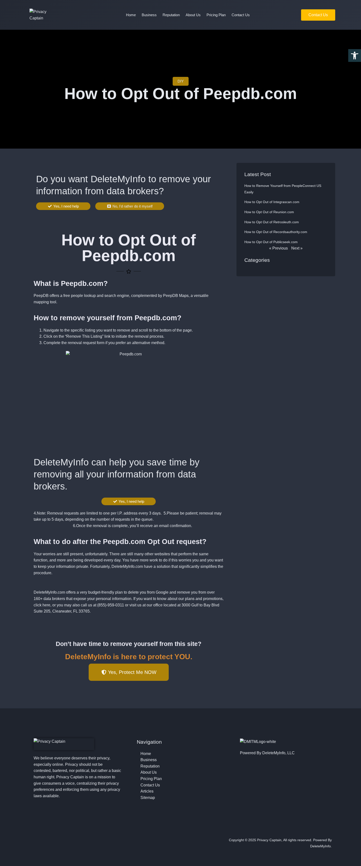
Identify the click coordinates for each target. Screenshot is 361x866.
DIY (181, 81)
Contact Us (241, 15)
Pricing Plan (216, 15)
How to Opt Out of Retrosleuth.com (271, 222)
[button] (354, 55)
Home (131, 15)
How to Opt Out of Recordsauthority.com (275, 232)
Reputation (171, 15)
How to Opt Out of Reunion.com (269, 212)
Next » (297, 248)
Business (149, 15)
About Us (193, 15)
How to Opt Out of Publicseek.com (271, 242)
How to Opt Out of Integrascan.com (271, 202)
